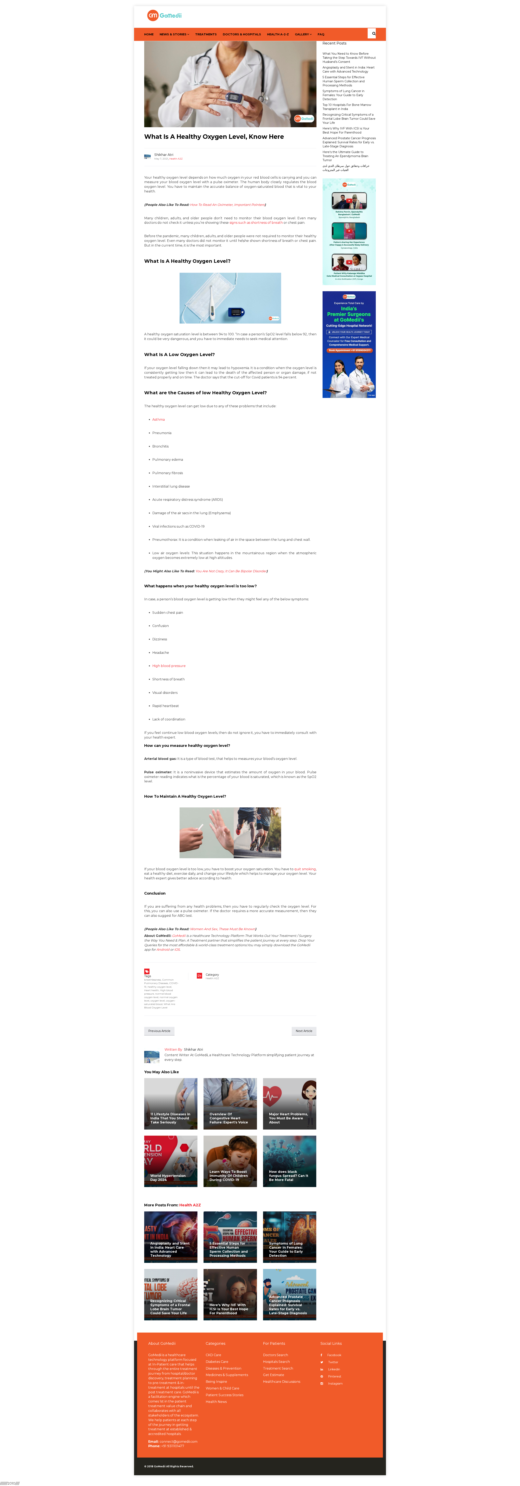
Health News (216, 1402)
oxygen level (158, 1000)
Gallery (302, 34)
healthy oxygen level (159, 986)
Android (162, 950)
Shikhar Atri (163, 155)
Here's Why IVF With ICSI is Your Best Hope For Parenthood (229, 1309)
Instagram (335, 1383)
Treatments (206, 34)
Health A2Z (176, 158)
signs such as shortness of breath (256, 223)
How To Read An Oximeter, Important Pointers (227, 205)
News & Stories (173, 34)
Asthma (158, 419)
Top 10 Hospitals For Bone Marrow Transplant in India (347, 107)
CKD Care (213, 1355)
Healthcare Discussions (281, 1382)
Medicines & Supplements (227, 1375)
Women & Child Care (222, 1388)
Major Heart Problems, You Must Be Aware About (288, 1118)
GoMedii (178, 936)
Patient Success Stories (224, 1395)
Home (149, 34)
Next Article (304, 1031)
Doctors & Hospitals (242, 34)
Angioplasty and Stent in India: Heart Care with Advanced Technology (170, 1250)
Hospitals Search (276, 1362)
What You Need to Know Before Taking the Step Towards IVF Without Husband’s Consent (349, 58)
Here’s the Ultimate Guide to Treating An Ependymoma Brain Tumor (345, 156)
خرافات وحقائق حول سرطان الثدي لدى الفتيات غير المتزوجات (346, 168)
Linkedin (334, 1369)
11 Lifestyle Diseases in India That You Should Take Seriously (170, 1118)
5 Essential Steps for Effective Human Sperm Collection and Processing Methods (229, 1250)
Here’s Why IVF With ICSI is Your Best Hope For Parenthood (346, 130)
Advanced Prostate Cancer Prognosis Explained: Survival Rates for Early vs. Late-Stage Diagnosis (288, 1305)
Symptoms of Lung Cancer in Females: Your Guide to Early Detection (286, 1250)
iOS (177, 950)
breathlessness (152, 979)
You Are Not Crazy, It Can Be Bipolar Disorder (230, 571)
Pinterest (334, 1376)
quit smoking (305, 869)
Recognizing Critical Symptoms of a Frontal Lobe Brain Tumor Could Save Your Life (170, 1307)
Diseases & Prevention (223, 1368)
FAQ (321, 34)
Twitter (333, 1362)
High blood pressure (169, 666)
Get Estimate (273, 1375)
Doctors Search (275, 1355)
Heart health (151, 990)
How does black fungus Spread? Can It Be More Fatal (288, 1176)
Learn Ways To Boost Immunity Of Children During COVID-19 (229, 1176)
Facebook (334, 1355)
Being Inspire (216, 1382)
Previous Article (159, 1031)
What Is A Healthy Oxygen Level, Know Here (214, 136)
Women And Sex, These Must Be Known (222, 929)
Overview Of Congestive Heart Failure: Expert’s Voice (229, 1118)
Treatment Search (278, 1368)
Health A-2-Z (278, 34)
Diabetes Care (217, 1362)
